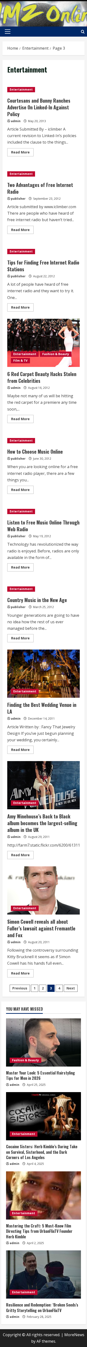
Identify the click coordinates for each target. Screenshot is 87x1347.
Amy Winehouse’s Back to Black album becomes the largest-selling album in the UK (43, 785)
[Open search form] (83, 31)
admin (16, 121)
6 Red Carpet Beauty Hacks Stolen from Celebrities (43, 343)
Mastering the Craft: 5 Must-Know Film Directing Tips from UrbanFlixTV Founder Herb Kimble (39, 1231)
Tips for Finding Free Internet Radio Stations (43, 266)
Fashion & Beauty (55, 354)
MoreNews (74, 1334)
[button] (7, 32)
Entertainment (21, 89)
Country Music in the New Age (37, 600)
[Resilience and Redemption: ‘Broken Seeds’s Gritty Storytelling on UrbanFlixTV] (43, 1274)
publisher (18, 199)
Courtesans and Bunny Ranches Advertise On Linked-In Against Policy (38, 107)
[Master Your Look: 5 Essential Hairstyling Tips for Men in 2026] (43, 1042)
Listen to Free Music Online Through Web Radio (43, 526)
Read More (22, 153)
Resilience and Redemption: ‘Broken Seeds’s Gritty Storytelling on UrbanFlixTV (42, 1307)
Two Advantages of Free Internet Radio (40, 188)
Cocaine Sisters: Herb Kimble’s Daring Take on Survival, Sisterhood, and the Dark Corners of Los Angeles (41, 1152)
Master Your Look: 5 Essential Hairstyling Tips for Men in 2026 (40, 1075)
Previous (19, 988)
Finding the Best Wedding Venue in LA (43, 674)
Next (70, 988)
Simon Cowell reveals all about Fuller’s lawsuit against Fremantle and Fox (43, 890)
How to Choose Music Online (35, 451)
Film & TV (20, 360)
